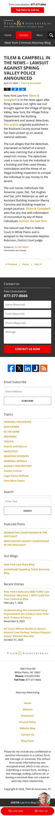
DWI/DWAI (10, 436)
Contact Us (27, 734)
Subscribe (27, 400)
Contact (23, 35)
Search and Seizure (15, 446)
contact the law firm (33, 221)
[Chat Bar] (27, 811)
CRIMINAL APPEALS (15, 461)
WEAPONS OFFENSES (16, 456)
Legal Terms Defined (16, 475)
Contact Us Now (27, 349)
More (40, 35)
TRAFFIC (9, 441)
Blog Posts (27, 741)
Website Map (27, 728)
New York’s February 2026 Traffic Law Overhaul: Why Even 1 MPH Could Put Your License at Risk (26, 595)
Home (7, 35)
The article (11, 124)
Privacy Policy (27, 722)
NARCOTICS (11, 451)
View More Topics (14, 480)
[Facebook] (11, 368)
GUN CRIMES (11, 426)
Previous (11, 264)
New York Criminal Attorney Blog (27, 23)
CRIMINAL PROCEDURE (17, 422)
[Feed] (43, 368)
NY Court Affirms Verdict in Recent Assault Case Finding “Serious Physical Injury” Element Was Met (27, 632)
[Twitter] (19, 368)
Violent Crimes (13, 471)
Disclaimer (27, 715)
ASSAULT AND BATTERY (18, 466)
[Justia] (35, 368)
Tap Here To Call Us (27, 10)
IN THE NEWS (22, 247)
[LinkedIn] (27, 368)
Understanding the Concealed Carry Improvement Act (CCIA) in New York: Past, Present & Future (26, 614)
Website (27, 709)
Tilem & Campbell (38, 208)
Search (27, 510)
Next (38, 264)
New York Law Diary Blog (19, 564)
